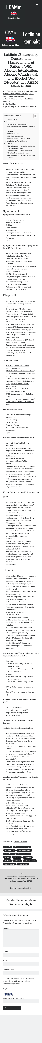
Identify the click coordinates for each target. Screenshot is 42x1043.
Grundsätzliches (11, 119)
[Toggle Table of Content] (34, 116)
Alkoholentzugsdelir (24, 850)
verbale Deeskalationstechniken (19, 153)
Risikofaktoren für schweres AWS (19, 138)
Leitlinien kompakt (20, 842)
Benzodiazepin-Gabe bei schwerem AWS (21, 150)
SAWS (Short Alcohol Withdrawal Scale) (20, 399)
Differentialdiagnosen (16, 136)
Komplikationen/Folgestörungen (16, 141)
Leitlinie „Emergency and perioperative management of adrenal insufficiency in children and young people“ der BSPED (21, 878)
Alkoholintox (9, 854)
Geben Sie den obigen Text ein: (14, 998)
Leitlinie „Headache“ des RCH (21, 888)
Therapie (9, 143)
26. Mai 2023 (26, 86)
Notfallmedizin (9, 864)
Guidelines (28, 857)
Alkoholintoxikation (23, 854)
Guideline (17, 857)
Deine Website (8, 969)
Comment (7, 928)
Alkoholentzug (9, 850)
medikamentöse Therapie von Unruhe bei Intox (22, 156)
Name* (5, 951)
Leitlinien (17, 860)
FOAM (7, 857)
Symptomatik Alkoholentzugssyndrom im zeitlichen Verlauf (22, 128)
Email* (5, 960)
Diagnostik (9, 131)
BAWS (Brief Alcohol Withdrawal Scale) (20, 371)
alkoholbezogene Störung (22, 847)
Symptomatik (10, 122)
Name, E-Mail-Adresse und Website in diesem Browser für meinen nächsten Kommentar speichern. (18, 981)
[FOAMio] (14, 23)
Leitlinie (7, 860)
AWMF (21, 96)
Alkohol (7, 847)
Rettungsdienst (23, 864)
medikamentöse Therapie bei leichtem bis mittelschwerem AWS (22, 147)
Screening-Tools (14, 134)
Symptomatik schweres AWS (18, 124)
